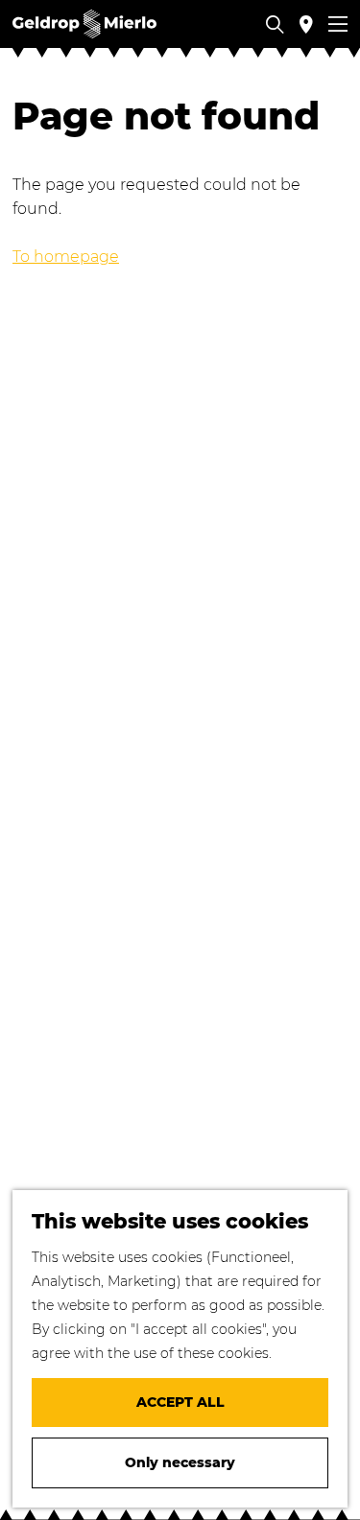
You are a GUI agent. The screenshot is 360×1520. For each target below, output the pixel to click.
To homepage (65, 256)
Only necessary (180, 1462)
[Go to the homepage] (84, 24)
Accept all (180, 1402)
